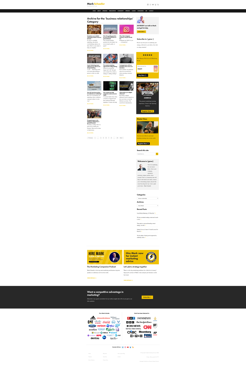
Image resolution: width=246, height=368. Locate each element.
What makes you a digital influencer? (125, 93)
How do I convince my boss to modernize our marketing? (94, 93)
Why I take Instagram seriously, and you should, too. (125, 37)
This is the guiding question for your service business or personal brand (109, 37)
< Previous (90, 138)
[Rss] (158, 4)
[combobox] (146, 154)
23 (117, 138)
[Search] (157, 154)
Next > (121, 138)
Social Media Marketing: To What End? (146, 213)
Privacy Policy (105, 360)
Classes (134, 10)
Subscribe (105, 356)
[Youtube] (153, 4)
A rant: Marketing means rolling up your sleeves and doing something (93, 66)
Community (121, 10)
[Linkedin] (148, 4)
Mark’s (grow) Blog (121, 353)
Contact (151, 10)
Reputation (105, 353)
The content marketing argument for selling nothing (110, 65)
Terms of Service (91, 360)
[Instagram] (150, 4)
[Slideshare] (155, 4)
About (99, 10)
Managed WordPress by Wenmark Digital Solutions (149, 361)
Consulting (140, 10)
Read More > (90, 50)
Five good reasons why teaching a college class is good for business (93, 121)
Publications (112, 10)
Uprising (127, 10)
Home (94, 10)
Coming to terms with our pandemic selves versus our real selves (126, 66)
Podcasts (90, 356)
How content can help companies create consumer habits (110, 94)
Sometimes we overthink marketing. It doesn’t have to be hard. (94, 37)
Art (146, 10)
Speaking (104, 10)
